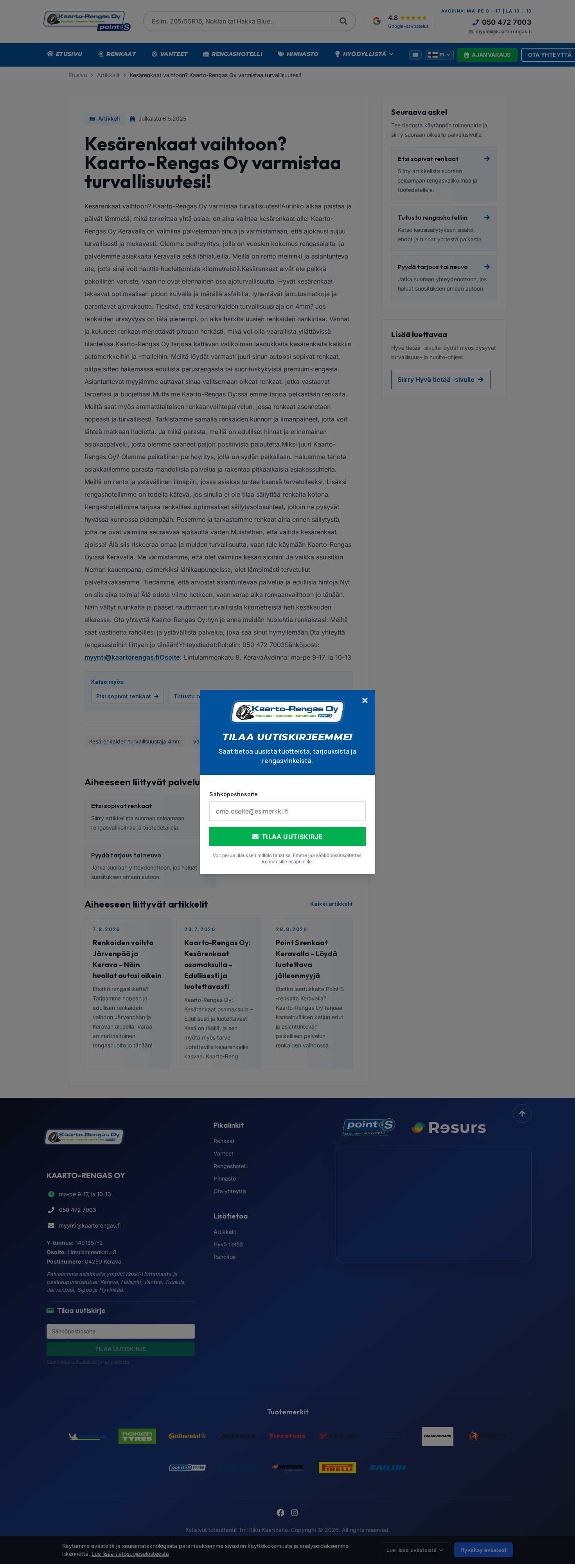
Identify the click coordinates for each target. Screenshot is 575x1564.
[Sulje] (365, 700)
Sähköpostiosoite (233, 794)
